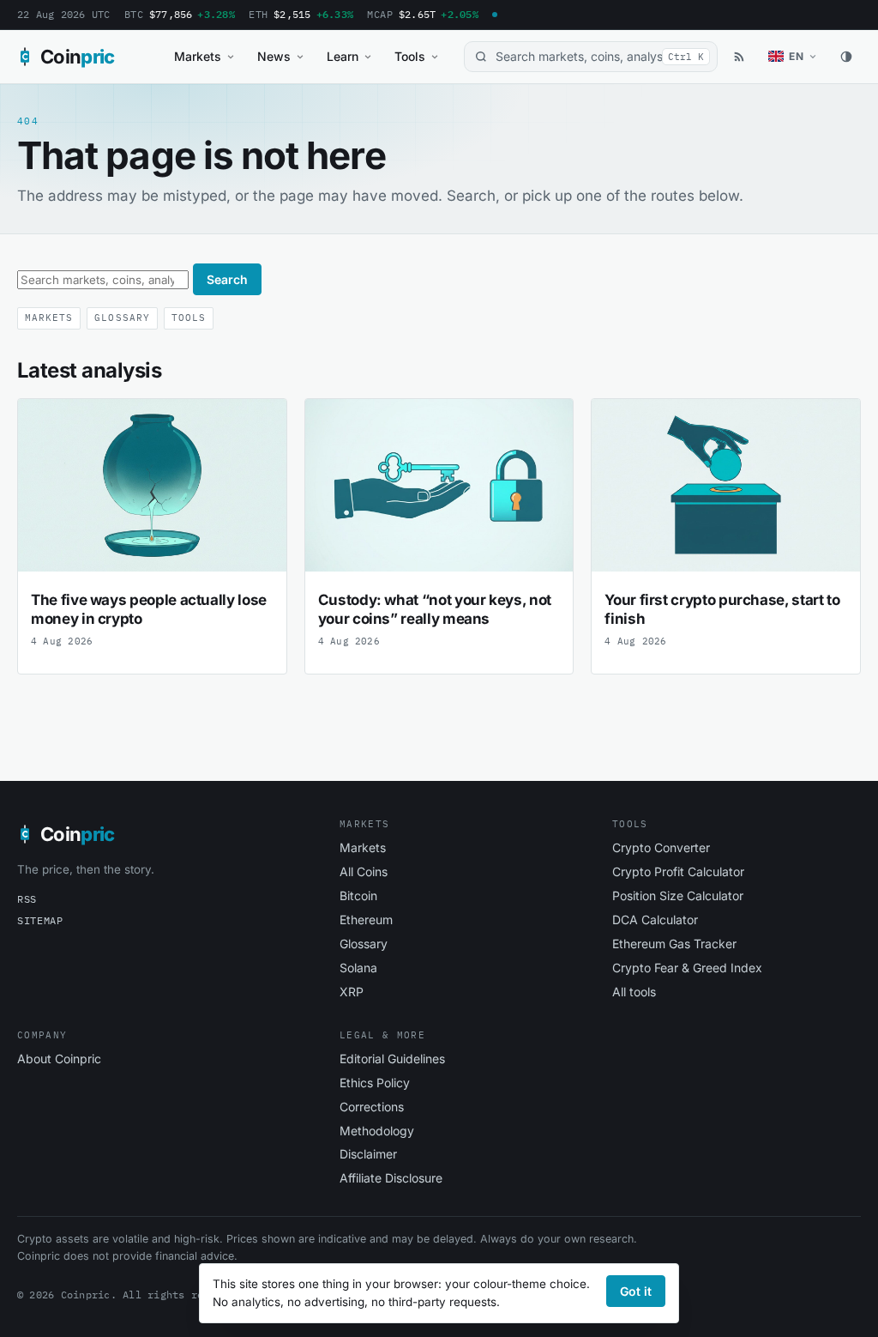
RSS (27, 898)
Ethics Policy (375, 1082)
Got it (636, 1291)
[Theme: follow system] (846, 56)
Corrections (372, 1106)
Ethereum (366, 919)
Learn (342, 56)
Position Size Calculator (677, 895)
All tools (634, 991)
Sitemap (40, 920)
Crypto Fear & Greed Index (687, 967)
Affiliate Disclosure (391, 1178)
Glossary (121, 318)
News (274, 56)
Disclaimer (368, 1153)
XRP (352, 991)
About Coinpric (59, 1058)
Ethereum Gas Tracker (674, 943)
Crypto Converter (661, 847)
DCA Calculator (655, 919)
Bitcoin (358, 895)
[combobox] (591, 57)
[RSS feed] (739, 56)
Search (227, 279)
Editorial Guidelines (392, 1058)
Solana (358, 967)
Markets (197, 56)
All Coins (364, 871)
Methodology (377, 1130)
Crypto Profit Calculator (678, 871)
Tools (409, 56)
